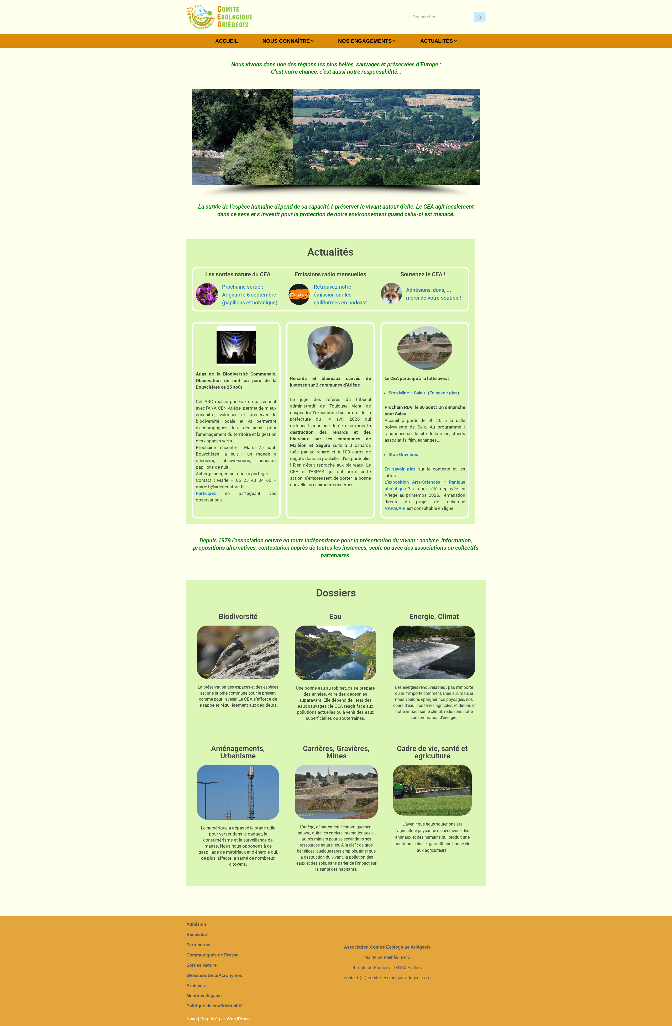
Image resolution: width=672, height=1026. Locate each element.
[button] (312, 41)
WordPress (238, 1018)
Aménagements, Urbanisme (238, 752)
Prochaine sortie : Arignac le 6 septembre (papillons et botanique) (249, 295)
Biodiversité (238, 616)
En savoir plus (443, 392)
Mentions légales (204, 995)
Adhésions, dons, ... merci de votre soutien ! (433, 294)
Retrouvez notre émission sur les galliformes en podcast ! (342, 295)
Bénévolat (196, 934)
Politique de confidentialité (214, 1005)
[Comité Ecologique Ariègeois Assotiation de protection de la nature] (219, 17)
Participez (206, 493)
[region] (336, 143)
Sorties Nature (201, 965)
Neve (191, 1018)
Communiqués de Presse (212, 955)
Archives (195, 985)
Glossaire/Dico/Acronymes (214, 975)
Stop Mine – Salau (406, 392)
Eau (335, 616)
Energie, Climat (434, 616)
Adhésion (196, 924)
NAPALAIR (395, 508)
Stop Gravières (403, 454)
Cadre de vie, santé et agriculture (432, 752)
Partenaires (198, 944)
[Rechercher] (480, 17)
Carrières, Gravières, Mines (336, 752)
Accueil (226, 41)
